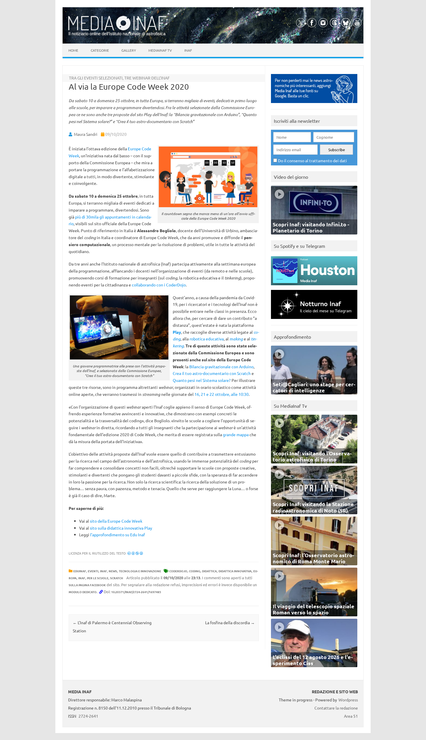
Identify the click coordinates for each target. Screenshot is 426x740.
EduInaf (79, 571)
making (236, 339)
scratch (116, 578)
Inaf (188, 50)
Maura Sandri (85, 134)
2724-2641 (88, 716)
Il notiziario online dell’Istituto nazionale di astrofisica (116, 33)
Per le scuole (97, 578)
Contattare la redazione (336, 707)
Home (73, 50)
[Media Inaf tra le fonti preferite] (314, 104)
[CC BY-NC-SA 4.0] (135, 553)
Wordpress (348, 699)
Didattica (209, 571)
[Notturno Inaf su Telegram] (314, 320)
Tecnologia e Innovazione (140, 571)
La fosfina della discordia (230, 622)
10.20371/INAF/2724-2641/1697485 (136, 592)
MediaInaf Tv (160, 50)
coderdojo (178, 571)
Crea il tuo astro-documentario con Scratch (212, 373)
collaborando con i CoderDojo (159, 284)
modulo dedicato (83, 592)
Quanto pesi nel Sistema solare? (202, 380)
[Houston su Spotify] (314, 286)
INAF (103, 571)
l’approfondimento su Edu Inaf (117, 534)
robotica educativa (207, 338)
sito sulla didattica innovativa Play (121, 527)
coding (194, 571)
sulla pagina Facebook (87, 585)
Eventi (93, 571)
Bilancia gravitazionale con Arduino (221, 366)
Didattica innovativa (235, 571)
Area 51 (351, 716)
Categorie (100, 50)
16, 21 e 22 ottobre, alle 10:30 (221, 394)
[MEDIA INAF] (117, 29)
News (113, 571)
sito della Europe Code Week (116, 521)
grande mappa (236, 434)
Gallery (128, 50)
